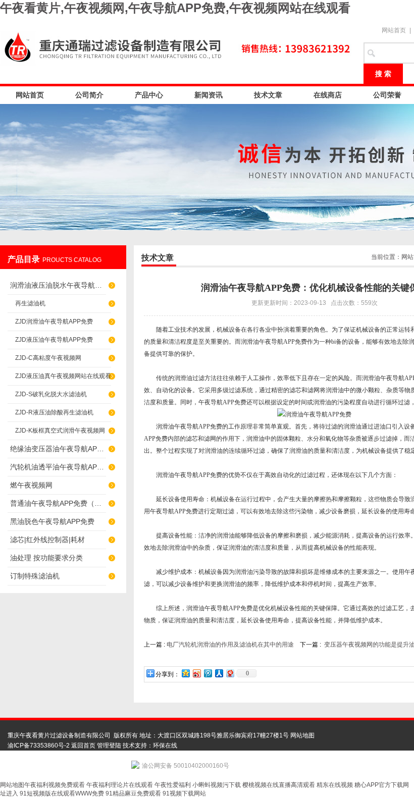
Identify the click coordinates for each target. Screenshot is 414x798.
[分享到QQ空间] (185, 673)
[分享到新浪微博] (196, 673)
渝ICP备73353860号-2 (39, 745)
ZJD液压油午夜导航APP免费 (54, 339)
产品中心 (149, 95)
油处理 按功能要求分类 (46, 558)
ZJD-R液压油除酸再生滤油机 (54, 412)
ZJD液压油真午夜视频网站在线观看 (63, 376)
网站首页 (394, 30)
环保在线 (165, 745)
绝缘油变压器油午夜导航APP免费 (58, 449)
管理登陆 (109, 745)
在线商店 (328, 95)
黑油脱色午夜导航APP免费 (52, 521)
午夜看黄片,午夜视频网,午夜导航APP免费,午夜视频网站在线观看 (175, 8)
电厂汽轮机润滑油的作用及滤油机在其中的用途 (230, 644)
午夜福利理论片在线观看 (119, 784)
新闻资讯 (208, 95)
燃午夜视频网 (31, 485)
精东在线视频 (335, 784)
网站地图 (302, 735)
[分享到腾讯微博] (207, 673)
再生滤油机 (30, 303)
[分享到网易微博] (229, 673)
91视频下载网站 (184, 793)
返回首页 (83, 745)
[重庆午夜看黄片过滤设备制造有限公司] (176, 46)
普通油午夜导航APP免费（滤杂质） (58, 503)
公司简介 (89, 95)
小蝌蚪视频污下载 (216, 784)
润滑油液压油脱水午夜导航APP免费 (58, 285)
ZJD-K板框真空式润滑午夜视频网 (60, 430)
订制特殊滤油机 (35, 576)
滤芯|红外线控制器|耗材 (47, 540)
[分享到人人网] (218, 673)
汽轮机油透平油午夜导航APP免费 (58, 467)
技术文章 (268, 95)
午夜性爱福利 (172, 784)
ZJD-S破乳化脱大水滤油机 (51, 394)
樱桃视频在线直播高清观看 (278, 784)
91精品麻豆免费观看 (133, 793)
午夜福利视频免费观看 (54, 784)
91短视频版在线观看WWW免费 (62, 793)
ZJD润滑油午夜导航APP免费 (54, 321)
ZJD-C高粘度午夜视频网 (48, 357)
